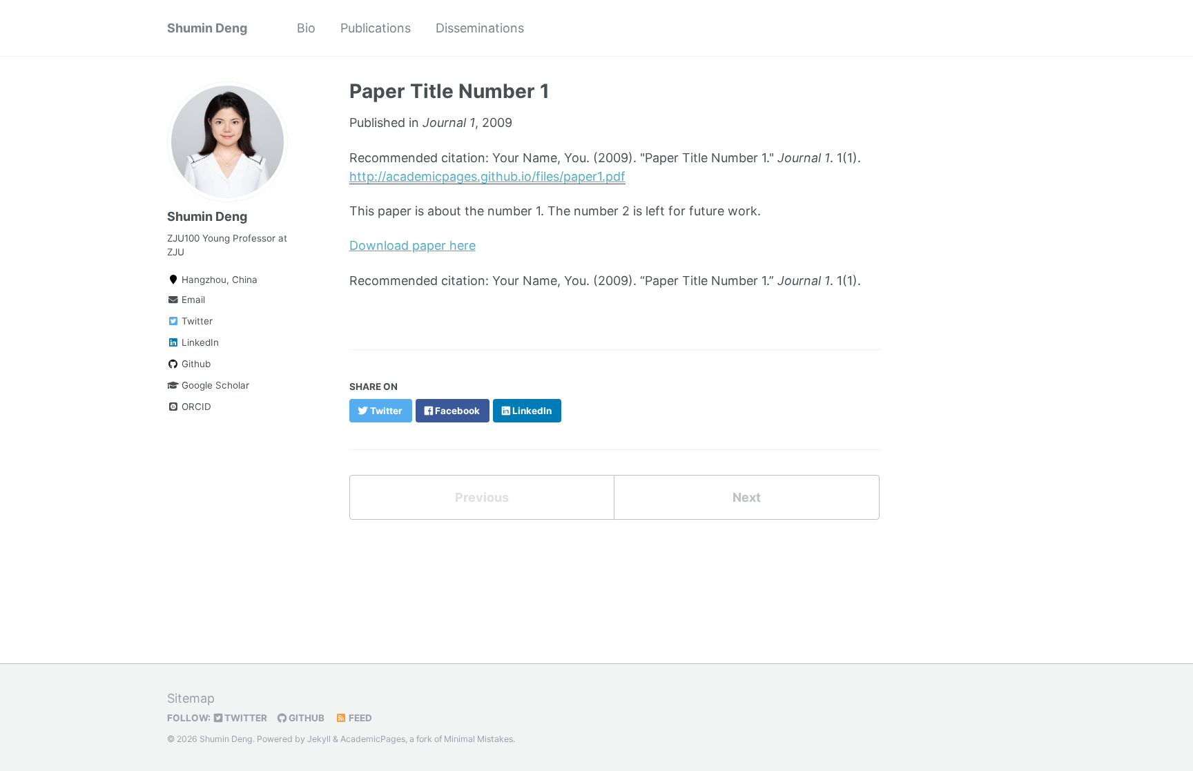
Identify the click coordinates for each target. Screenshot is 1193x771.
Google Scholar (214, 385)
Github (195, 363)
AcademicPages (372, 739)
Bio (306, 28)
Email (192, 299)
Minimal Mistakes (478, 739)
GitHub (305, 717)
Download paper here (412, 245)
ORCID (195, 406)
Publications (375, 28)
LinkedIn (199, 342)
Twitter (196, 320)
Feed (359, 717)
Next (747, 497)
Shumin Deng (207, 28)
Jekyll (319, 739)
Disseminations (480, 28)
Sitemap (191, 698)
